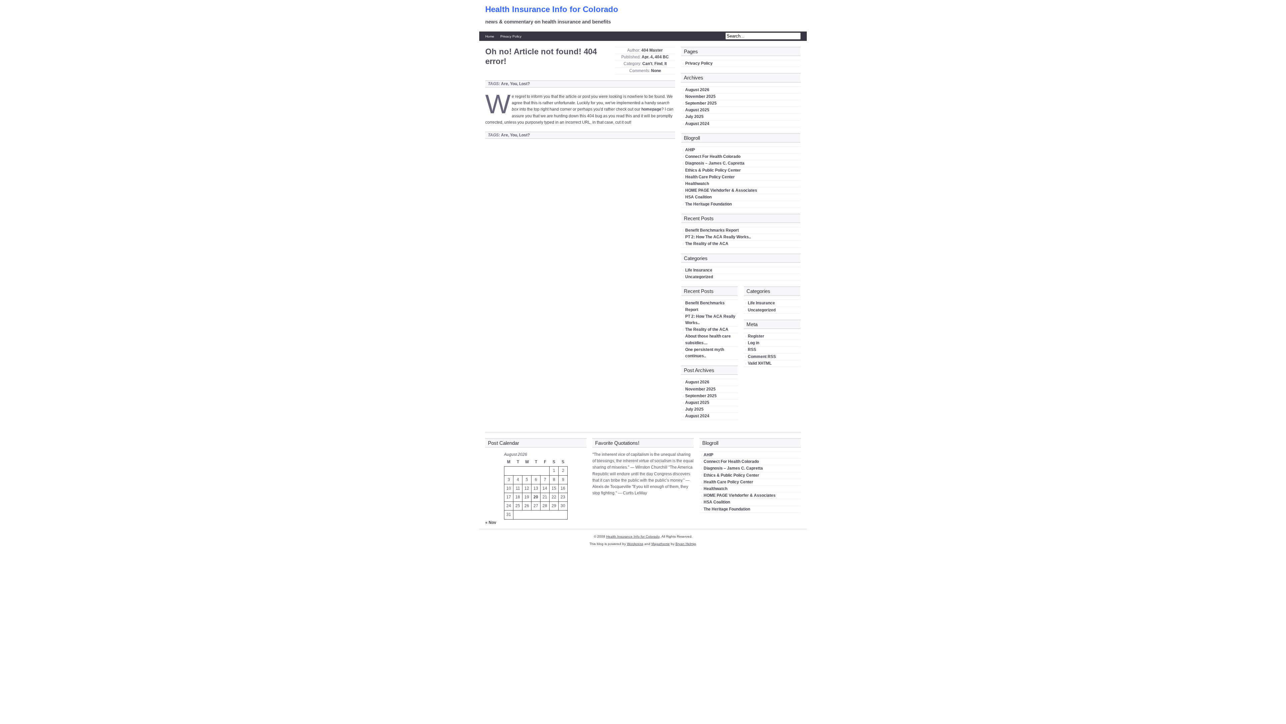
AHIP (690, 149)
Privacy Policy (510, 36)
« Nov (490, 522)
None (656, 70)
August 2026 (697, 89)
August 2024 (697, 123)
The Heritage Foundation (708, 204)
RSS (752, 349)
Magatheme (660, 544)
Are (504, 83)
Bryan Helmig (685, 544)
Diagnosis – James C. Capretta (714, 163)
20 (535, 497)
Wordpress (635, 544)
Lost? (524, 83)
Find (658, 63)
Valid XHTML (760, 363)
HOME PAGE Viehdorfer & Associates (721, 190)
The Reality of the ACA (706, 243)
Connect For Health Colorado (712, 156)
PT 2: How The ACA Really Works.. (718, 237)
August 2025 (697, 110)
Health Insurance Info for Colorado (551, 9)
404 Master (652, 50)
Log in (753, 343)
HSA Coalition (698, 197)
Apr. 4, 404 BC (655, 57)
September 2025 (701, 103)
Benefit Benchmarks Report (712, 230)
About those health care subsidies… (708, 339)
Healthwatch (697, 183)
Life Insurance (698, 270)
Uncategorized (699, 277)
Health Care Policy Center (710, 177)
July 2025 (694, 116)
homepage (651, 109)
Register (756, 336)
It (665, 63)
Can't (647, 63)
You (513, 83)
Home (489, 36)
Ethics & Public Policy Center (713, 170)
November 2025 (700, 96)
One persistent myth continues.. (704, 352)
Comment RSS (762, 356)
